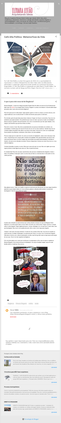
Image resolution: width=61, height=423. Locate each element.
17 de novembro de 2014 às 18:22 (26, 310)
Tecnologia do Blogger (31, 419)
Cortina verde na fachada (12, 357)
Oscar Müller (14, 310)
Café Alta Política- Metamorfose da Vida (24, 37)
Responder (13, 317)
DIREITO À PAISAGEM (10, 402)
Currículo (30, 28)
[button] (56, 37)
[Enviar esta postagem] (22, 94)
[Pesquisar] (59, 4)
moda (36, 303)
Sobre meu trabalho (42, 28)
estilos (31, 303)
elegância (11, 303)
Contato (21, 28)
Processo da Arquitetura (11, 387)
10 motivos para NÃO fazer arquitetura (16, 372)
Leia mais (54, 367)
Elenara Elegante (21, 303)
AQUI (12, 107)
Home (14, 28)
